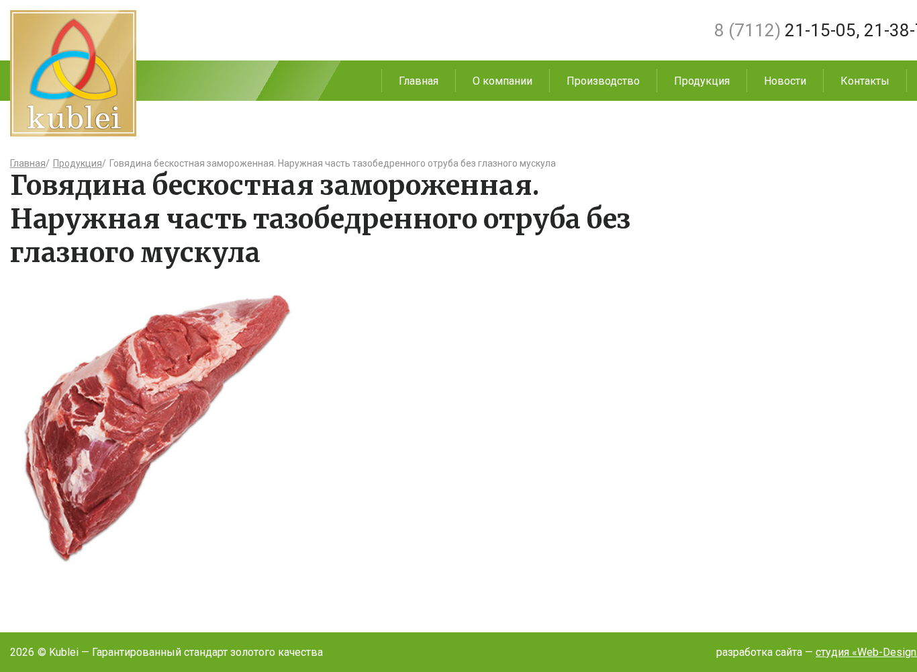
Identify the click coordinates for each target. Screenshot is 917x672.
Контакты (864, 81)
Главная (418, 81)
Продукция (702, 81)
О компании (502, 81)
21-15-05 (785, 30)
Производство (603, 81)
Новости (785, 81)
